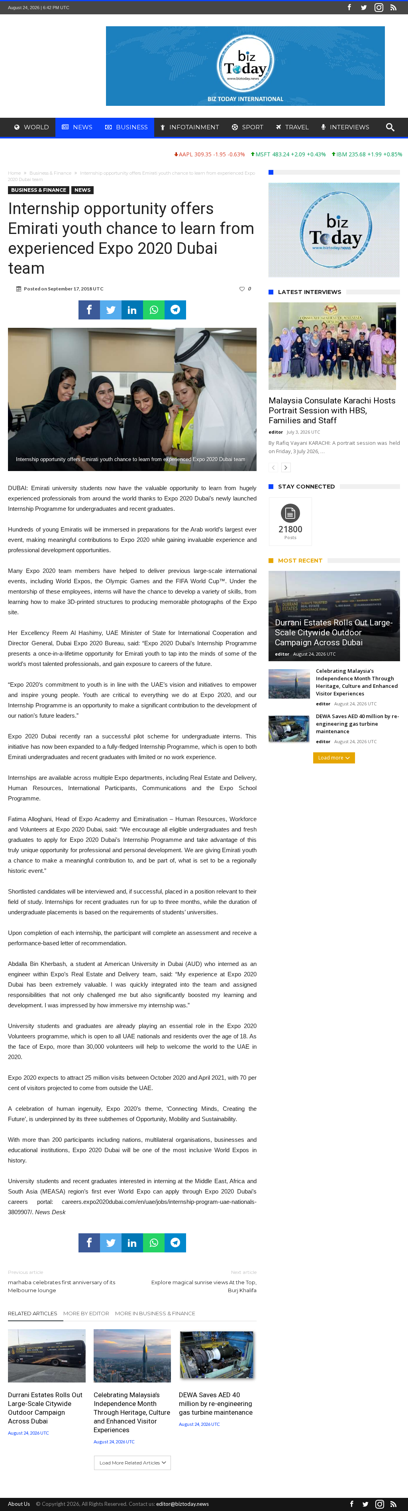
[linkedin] (132, 309)
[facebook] (89, 309)
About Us (19, 1504)
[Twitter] (364, 7)
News (82, 190)
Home (14, 173)
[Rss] (393, 7)
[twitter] (111, 309)
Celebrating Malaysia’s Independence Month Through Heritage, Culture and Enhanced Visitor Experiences (132, 1412)
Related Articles (32, 1313)
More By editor (86, 1313)
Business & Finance (50, 173)
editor (276, 468)
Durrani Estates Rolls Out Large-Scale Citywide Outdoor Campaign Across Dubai (45, 1408)
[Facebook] (349, 7)
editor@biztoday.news (182, 1504)
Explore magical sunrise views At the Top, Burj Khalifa (204, 1281)
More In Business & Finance (155, 1313)
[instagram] (379, 7)
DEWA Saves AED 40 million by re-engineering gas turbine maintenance (216, 1403)
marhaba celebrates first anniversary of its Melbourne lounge (61, 1281)
